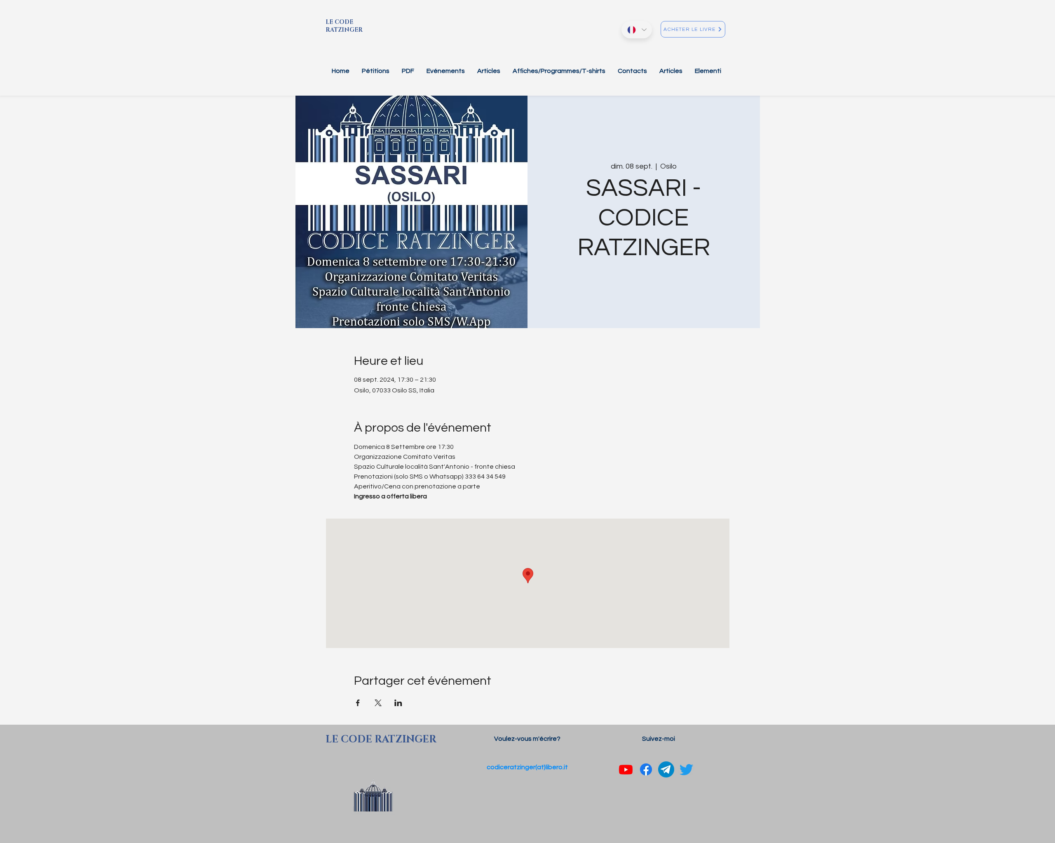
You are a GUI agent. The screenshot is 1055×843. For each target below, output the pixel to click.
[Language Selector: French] (636, 29)
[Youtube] (626, 769)
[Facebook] (646, 769)
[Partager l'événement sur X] (378, 703)
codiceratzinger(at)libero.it (527, 767)
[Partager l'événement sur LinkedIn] (398, 703)
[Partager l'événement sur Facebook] (358, 703)
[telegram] (666, 769)
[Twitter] (686, 769)
